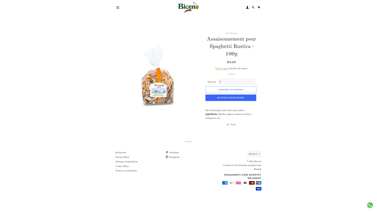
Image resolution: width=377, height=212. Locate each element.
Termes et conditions (126, 170)
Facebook (174, 152)
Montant (211, 81)
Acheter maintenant (231, 97)
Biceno (258, 161)
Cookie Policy (122, 166)
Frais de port (221, 68)
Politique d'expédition (127, 161)
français (253, 153)
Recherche (121, 152)
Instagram (174, 157)
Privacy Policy (122, 157)
